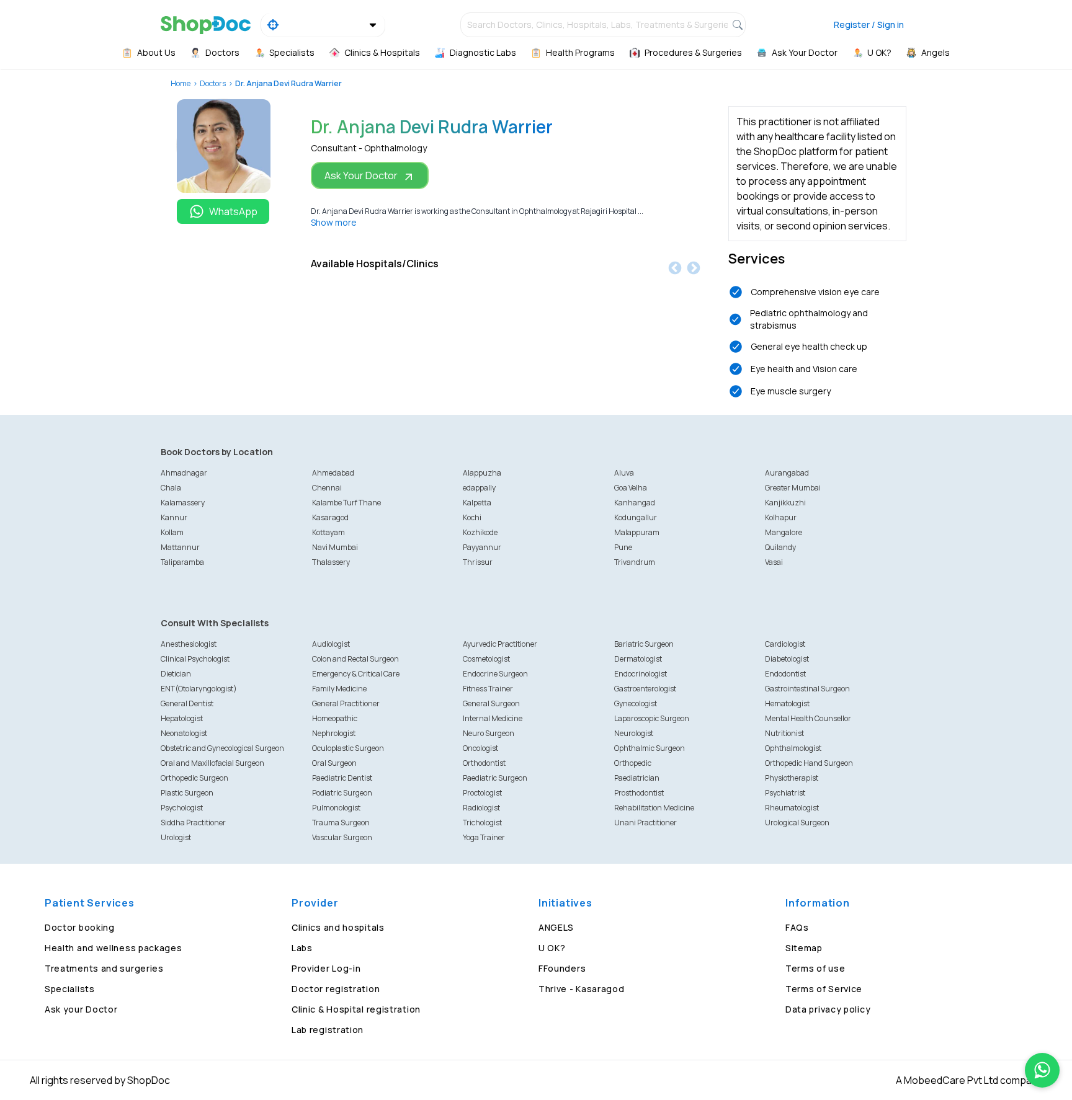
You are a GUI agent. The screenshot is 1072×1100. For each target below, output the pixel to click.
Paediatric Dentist (342, 778)
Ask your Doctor (81, 1009)
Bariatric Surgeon (644, 644)
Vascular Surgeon (342, 837)
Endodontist (785, 673)
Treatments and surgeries (104, 968)
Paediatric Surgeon (495, 778)
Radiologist (481, 807)
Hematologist (787, 703)
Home (180, 83)
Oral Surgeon (334, 763)
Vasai (774, 562)
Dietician (176, 673)
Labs (302, 948)
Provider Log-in (326, 968)
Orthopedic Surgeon (194, 778)
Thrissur (478, 562)
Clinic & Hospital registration (356, 1009)
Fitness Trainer (488, 688)
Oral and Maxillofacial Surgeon (212, 763)
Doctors (213, 83)
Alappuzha (482, 473)
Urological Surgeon (797, 822)
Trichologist (482, 822)
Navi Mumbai (335, 547)
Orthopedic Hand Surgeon (809, 763)
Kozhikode (480, 532)
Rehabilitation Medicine (654, 807)
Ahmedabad (333, 473)
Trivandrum (634, 562)
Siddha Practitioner (193, 822)
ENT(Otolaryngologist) (199, 688)
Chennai (327, 487)
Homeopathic (334, 718)
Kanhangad (634, 502)
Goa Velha (630, 487)
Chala (171, 487)
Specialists (70, 989)
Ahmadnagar (184, 473)
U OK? (552, 948)
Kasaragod (330, 517)
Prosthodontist (639, 792)
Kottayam (328, 532)
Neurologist (633, 733)
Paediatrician (636, 778)
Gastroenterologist (645, 688)
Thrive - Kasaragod (581, 989)
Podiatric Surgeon (342, 792)
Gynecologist (635, 703)
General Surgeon (491, 703)
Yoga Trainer (484, 837)
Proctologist (482, 792)
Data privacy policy (827, 1009)
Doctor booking (80, 927)
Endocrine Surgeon (495, 673)
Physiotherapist (791, 778)
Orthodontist (484, 763)
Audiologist (331, 644)
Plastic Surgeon (187, 792)
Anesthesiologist (189, 644)
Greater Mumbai (793, 487)
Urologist (176, 837)
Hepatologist (182, 718)
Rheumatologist (792, 807)
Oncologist (480, 748)
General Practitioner (346, 703)
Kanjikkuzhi (785, 502)
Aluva (624, 473)
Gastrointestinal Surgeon (807, 688)
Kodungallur (635, 517)
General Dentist (187, 703)
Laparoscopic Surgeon (651, 718)
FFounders (562, 968)
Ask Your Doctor (361, 175)
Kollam (172, 532)
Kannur (174, 517)
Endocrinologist (640, 673)
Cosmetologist (486, 659)
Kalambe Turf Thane (346, 502)
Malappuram (636, 532)
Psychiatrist (785, 792)
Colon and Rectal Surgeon (355, 659)
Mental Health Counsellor (808, 718)
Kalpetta (477, 502)
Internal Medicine (492, 718)
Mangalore (783, 532)
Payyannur (482, 547)
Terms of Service (823, 989)
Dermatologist (638, 659)
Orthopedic (632, 763)
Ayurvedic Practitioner (500, 644)
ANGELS (556, 927)
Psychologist (182, 807)
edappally (479, 487)
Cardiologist (785, 644)
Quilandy (780, 547)
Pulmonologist (336, 807)
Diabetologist (787, 659)
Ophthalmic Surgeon (649, 748)
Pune (623, 547)
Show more (334, 222)
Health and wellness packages (113, 948)
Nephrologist (333, 733)
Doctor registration (336, 989)
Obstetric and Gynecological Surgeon (222, 748)
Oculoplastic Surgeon (348, 748)
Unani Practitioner (645, 822)
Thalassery (331, 562)
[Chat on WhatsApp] (1042, 1070)
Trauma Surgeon (341, 822)
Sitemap (804, 948)
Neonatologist (184, 733)
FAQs (797, 927)
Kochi (472, 517)
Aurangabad (787, 473)
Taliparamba (182, 562)
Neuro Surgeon (488, 733)
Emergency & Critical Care (356, 673)
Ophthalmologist (793, 748)
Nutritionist (784, 733)
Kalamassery (183, 502)
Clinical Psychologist (195, 659)
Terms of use (815, 968)
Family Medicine (339, 688)
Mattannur (180, 547)
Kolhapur (781, 517)
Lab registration (328, 1030)
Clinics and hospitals (338, 927)
